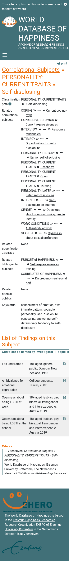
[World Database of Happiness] (9, 31)
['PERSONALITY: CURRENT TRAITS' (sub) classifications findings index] (10, 104)
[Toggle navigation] (5, 55)
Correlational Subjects (31, 69)
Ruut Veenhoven (28, 534)
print (63, 63)
